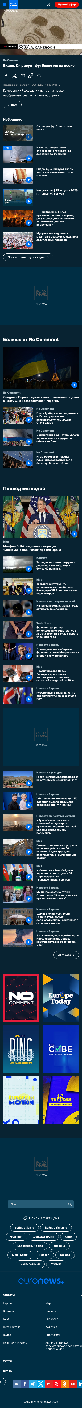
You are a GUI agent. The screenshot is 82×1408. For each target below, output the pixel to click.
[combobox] (41, 1204)
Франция (16, 1236)
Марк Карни (20, 1254)
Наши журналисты (15, 1342)
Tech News (43, 622)
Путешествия (11, 1326)
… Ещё (12, 104)
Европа (7, 1303)
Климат (41, 557)
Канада (65, 1254)
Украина (59, 1245)
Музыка (56, 1263)
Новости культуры (49, 772)
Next (6, 1318)
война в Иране (24, 1227)
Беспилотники (30, 1263)
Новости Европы (47, 644)
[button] (28, 257)
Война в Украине (56, 1227)
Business (8, 1311)
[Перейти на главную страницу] (13, 4)
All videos (64, 954)
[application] (41, 32)
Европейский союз (30, 1245)
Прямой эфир (67, 4)
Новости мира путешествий (55, 601)
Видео (7, 1334)
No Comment (12, 392)
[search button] (70, 1204)
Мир (6, 541)
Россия (44, 1254)
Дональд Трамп (43, 1236)
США (68, 1236)
